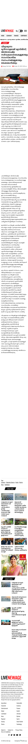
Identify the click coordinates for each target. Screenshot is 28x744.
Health (18, 711)
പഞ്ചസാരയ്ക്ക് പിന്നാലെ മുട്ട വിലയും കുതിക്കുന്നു (21, 548)
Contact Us (10, 730)
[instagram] (14, 735)
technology (7, 485)
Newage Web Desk (7, 66)
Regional (3, 719)
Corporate (3, 706)
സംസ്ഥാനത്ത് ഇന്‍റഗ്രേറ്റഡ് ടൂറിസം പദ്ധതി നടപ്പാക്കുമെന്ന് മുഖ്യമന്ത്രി (18, 623)
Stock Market (20, 721)
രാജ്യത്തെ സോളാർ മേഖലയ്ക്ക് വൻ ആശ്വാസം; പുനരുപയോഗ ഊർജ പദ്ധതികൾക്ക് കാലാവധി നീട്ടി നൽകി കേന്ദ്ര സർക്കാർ (7, 509)
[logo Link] (7, 31)
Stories (3, 724)
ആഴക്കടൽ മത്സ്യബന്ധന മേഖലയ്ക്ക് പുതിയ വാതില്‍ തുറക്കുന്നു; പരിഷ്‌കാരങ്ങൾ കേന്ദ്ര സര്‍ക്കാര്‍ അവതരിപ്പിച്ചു (20, 507)
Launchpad (3, 714)
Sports (18, 719)
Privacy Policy (18, 730)
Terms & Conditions (5, 732)
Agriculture (3, 703)
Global (2, 711)
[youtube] (17, 735)
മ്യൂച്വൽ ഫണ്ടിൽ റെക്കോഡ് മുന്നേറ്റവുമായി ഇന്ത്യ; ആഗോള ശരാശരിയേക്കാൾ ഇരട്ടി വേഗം (6, 531)
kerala (17, 482)
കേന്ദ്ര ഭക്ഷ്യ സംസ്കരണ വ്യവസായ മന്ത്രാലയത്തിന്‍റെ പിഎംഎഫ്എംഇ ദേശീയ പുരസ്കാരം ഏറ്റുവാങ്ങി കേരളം (19, 634)
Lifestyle (19, 714)
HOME (2, 36)
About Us (3, 730)
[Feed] (20, 735)
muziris (21, 482)
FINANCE (16, 36)
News (2, 716)
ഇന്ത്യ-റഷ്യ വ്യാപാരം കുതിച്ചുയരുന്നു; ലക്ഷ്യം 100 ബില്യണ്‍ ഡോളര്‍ (7, 549)
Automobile (19, 703)
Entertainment (4, 708)
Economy (19, 706)
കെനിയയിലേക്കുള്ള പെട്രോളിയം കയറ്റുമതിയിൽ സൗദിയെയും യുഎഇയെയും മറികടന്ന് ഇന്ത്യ (21, 531)
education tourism (10, 482)
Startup (3, 721)
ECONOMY (9, 36)
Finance (18, 708)
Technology (19, 724)
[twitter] (11, 735)
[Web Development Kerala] (23, 741)
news (2, 485)
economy (3, 482)
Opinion (18, 716)
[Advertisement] (14, 14)
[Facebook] (8, 735)
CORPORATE (24, 36)
